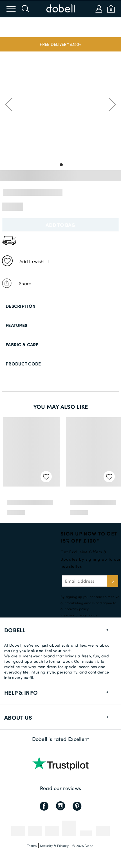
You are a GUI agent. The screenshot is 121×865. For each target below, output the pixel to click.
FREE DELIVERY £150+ (60, 44)
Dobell (15, 630)
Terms (32, 845)
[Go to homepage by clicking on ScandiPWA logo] (60, 8)
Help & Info (21, 692)
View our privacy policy (78, 615)
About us (18, 717)
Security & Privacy (54, 845)
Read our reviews (60, 788)
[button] (60, 44)
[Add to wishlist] (7, 260)
